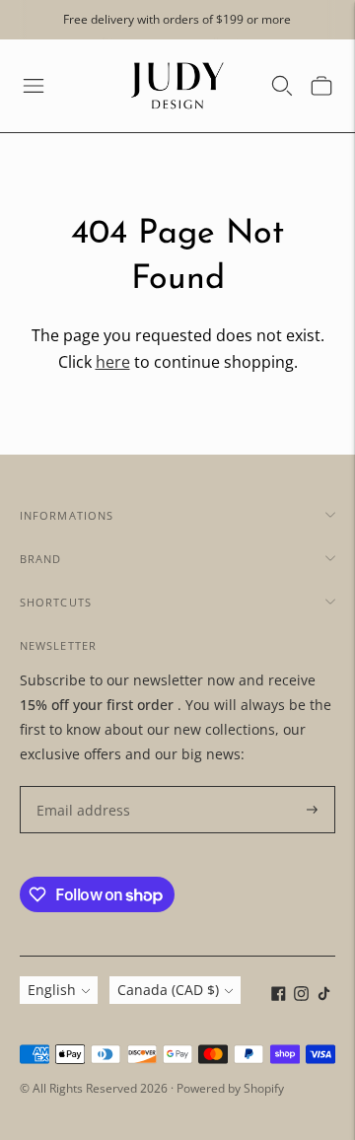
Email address (78, 786)
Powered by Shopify (230, 1088)
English (52, 989)
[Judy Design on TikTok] (324, 995)
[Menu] (33, 85)
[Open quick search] (282, 85)
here (113, 362)
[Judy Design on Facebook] (278, 995)
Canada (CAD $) (168, 989)
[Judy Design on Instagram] (301, 995)
